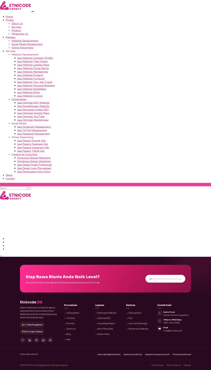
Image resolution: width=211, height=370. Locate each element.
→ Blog (67, 334)
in (50, 340)
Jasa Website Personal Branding (36, 85)
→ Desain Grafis (102, 334)
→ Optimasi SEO (103, 318)
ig (30, 340)
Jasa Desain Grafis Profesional (34, 164)
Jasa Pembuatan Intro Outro (34, 171)
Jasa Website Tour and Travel (34, 82)
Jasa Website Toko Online (32, 61)
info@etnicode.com (172, 330)
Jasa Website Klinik (28, 92)
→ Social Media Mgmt (105, 323)
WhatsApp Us (19, 34)
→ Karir (67, 339)
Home (9, 16)
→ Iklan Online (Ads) (104, 329)
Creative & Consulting (24, 154)
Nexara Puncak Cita (133, 354)
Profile (10, 20)
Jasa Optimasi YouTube (30, 116)
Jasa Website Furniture (30, 78)
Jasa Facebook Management (33, 133)
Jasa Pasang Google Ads (31, 140)
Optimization (19, 99)
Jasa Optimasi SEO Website (33, 102)
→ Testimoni (70, 329)
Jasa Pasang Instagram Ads (33, 147)
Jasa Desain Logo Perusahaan (34, 168)
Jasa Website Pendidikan (31, 89)
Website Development (24, 40)
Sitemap (187, 365)
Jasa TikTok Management (32, 130)
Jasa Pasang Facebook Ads (32, 144)
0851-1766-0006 (171, 322)
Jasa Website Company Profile (35, 58)
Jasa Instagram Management (34, 127)
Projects (16, 30)
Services (16, 27)
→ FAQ (129, 318)
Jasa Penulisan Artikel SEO (33, 109)
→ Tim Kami (69, 318)
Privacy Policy (158, 365)
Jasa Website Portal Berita (33, 68)
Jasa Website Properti (30, 75)
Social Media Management (27, 44)
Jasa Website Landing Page (33, 65)
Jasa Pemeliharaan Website (33, 106)
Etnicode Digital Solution (109, 354)
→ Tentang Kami (71, 313)
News (9, 175)
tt (36, 340)
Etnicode (31, 302)
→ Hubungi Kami (133, 313)
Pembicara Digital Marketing (34, 161)
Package (11, 37)
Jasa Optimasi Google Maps (33, 113)
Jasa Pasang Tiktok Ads (31, 151)
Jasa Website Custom (30, 96)
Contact (10, 178)
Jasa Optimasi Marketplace (33, 120)
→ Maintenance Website (137, 329)
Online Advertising (22, 47)
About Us (17, 23)
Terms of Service (174, 365)
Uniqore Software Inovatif (157, 354)
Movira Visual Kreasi (182, 354)
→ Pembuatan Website (105, 313)
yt (43, 340)
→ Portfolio (69, 323)
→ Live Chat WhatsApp (136, 323)
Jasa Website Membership (32, 71)
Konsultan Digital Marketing (34, 158)
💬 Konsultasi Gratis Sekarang (165, 278)
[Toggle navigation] (33, 11)
